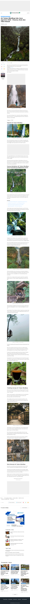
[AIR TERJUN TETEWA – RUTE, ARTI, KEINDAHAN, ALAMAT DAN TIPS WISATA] (25, 581)
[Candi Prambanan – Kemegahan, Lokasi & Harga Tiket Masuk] (15, 581)
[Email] (4, 69)
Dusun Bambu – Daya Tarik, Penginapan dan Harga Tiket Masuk (25, 573)
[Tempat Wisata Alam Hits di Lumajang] (3, 75)
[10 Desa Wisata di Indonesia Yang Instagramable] (15, 567)
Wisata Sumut (12, 499)
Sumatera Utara (3, 16)
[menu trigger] (2, 13)
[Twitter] (4, 64)
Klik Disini (12, 67)
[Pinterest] (2, 67)
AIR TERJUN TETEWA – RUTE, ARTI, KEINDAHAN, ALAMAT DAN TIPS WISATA (25, 588)
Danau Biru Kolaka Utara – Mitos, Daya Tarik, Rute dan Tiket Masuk (5, 587)
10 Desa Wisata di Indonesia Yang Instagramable (15, 572)
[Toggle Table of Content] (12, 120)
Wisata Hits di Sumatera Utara (5, 499)
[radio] (16, 480)
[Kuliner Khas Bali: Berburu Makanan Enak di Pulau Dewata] (8, 532)
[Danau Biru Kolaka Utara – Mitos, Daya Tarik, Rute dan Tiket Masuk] (5, 581)
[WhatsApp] (4, 67)
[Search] (28, 13)
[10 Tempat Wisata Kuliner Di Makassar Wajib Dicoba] (5, 567)
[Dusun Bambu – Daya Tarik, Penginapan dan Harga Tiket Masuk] (25, 567)
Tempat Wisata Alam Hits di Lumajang (3, 78)
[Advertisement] (15, 6)
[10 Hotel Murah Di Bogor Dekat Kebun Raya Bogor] (8, 536)
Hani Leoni (3, 23)
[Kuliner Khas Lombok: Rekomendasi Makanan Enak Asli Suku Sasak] (8, 544)
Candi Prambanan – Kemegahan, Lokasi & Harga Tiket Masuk (15, 587)
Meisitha (2, 575)
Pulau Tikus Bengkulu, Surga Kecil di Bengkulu (12, 552)
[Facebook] (2, 64)
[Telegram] (2, 69)
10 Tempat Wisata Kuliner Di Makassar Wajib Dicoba (5, 573)
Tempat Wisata (8, 16)
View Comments (24, 507)
